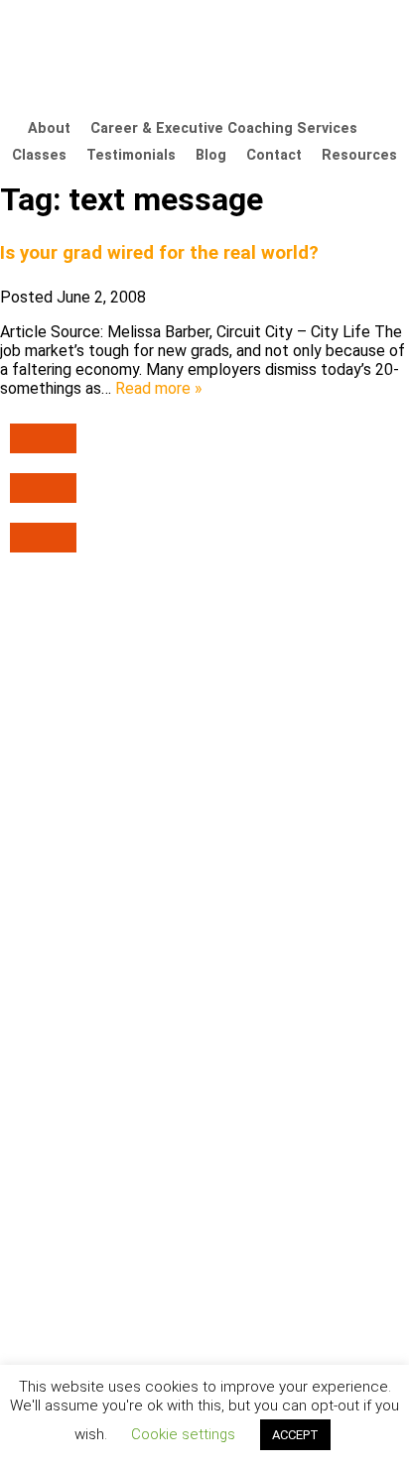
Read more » (159, 388)
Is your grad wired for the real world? (159, 253)
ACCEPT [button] (295, 1434)
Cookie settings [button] (183, 1434)
